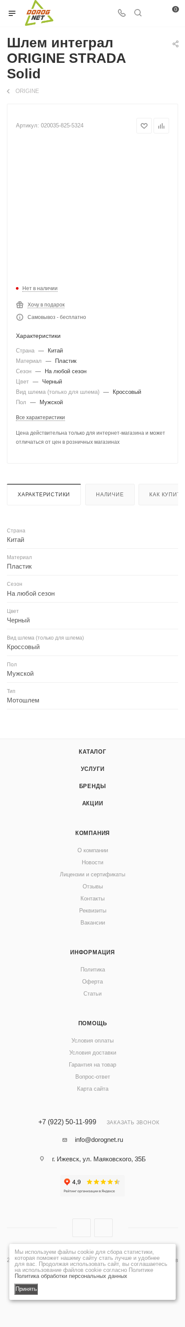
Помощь (92, 1023)
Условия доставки (92, 1052)
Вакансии (92, 922)
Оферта (92, 981)
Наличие (110, 495)
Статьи (92, 993)
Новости (92, 862)
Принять (26, 1289)
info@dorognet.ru (99, 1139)
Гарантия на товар (92, 1064)
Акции (92, 803)
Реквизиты (92, 910)
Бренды (92, 786)
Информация (92, 952)
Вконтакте (81, 1228)
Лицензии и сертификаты (92, 874)
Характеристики (44, 495)
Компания (92, 833)
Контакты (92, 898)
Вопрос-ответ (92, 1076)
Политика (92, 969)
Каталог (92, 752)
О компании (92, 850)
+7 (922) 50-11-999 (67, 1122)
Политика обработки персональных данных (71, 1276)
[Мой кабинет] (154, 13)
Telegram (103, 1228)
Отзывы (93, 886)
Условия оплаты (92, 1040)
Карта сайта (92, 1089)
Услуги (93, 769)
